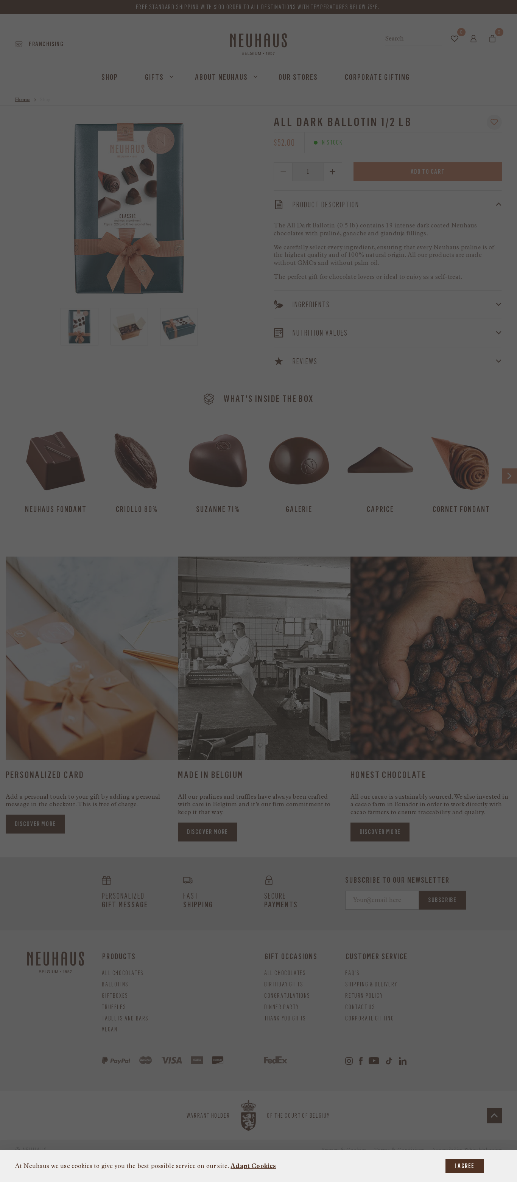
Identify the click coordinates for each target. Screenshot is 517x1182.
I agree (465, 1166)
